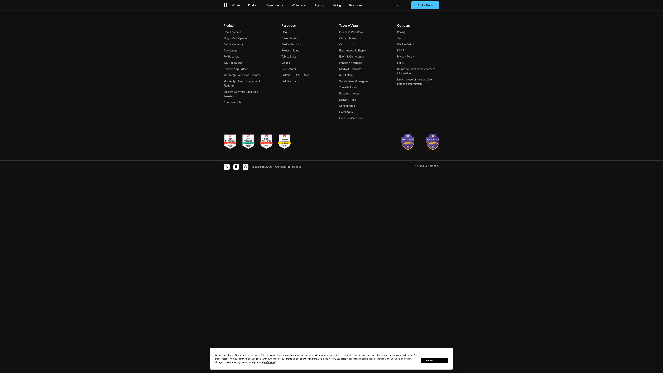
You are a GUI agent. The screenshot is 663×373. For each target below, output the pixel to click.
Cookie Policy (405, 44)
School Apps (347, 105)
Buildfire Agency (233, 44)
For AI (400, 62)
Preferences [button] (269, 362)
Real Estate (346, 75)
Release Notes (290, 50)
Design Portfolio (291, 44)
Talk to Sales (288, 56)
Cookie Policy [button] (397, 359)
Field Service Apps (350, 118)
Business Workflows (351, 32)
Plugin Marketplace (235, 38)
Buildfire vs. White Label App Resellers (241, 94)
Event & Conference (351, 56)
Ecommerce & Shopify (353, 50)
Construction (347, 44)
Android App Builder (236, 69)
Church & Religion (350, 38)
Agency (319, 5)
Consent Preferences (288, 166)
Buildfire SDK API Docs (295, 75)
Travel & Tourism (349, 87)
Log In (398, 5)
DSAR (400, 50)
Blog (284, 32)
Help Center (288, 69)
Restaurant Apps (349, 93)
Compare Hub (232, 102)
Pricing (337, 5)
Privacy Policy (405, 56)
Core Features (232, 32)
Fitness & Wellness (350, 62)
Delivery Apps (347, 99)
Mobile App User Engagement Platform (242, 83)
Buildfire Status (290, 81)
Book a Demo (425, 5)
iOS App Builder (233, 62)
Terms (401, 38)
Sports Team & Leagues (353, 81)
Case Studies (289, 38)
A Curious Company (427, 166)
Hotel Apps (346, 112)
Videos (285, 62)
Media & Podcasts (350, 69)
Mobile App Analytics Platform (242, 75)
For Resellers (231, 56)
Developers (230, 50)
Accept (429, 360)
